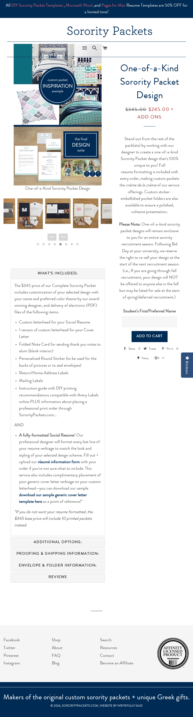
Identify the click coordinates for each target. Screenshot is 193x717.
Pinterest (11, 656)
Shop (56, 640)
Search (106, 640)
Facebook (12, 640)
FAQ (56, 656)
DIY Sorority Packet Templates (37, 6)
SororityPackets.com (80, 706)
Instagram (12, 663)
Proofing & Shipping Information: (57, 554)
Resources (108, 648)
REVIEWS (57, 577)
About (57, 648)
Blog (55, 663)
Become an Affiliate (116, 663)
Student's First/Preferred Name (149, 311)
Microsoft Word (79, 6)
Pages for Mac (113, 6)
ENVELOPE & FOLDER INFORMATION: (58, 566)
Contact (107, 656)
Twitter (9, 648)
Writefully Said (130, 706)
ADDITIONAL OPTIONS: (58, 542)
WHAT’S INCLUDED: (58, 274)
